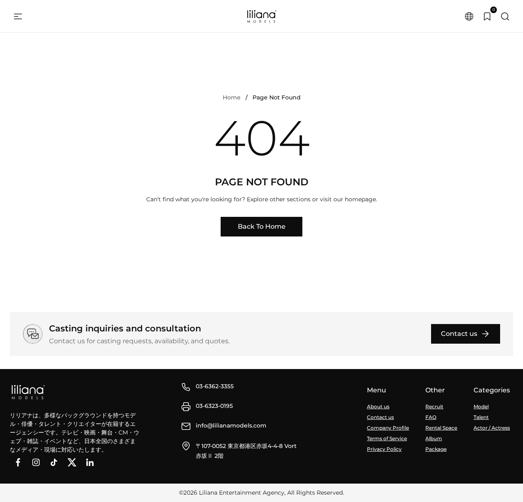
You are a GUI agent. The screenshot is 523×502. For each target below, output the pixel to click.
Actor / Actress (492, 428)
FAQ (430, 417)
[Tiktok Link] (54, 462)
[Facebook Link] (18, 462)
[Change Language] (469, 16)
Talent (481, 417)
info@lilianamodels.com (231, 425)
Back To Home (262, 226)
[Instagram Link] (36, 462)
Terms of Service (387, 438)
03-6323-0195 (214, 406)
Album (433, 438)
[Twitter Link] (72, 462)
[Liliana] (261, 16)
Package (436, 449)
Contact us (380, 417)
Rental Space (441, 428)
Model (481, 406)
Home (232, 97)
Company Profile (388, 428)
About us (378, 406)
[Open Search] (505, 16)
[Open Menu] (18, 16)
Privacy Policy (384, 449)
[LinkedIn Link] (90, 462)
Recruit (434, 406)
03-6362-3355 (215, 386)
